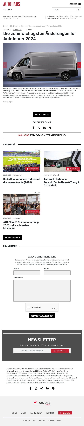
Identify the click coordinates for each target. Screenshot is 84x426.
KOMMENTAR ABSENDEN (42, 316)
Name (46, 268)
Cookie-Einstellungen (54, 420)
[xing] (41, 388)
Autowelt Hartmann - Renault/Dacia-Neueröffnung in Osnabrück (62, 182)
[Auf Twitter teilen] (39, 127)
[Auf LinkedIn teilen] (44, 127)
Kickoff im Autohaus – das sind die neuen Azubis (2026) (21, 181)
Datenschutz (42, 420)
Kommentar (17, 277)
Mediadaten (36, 413)
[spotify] (53, 388)
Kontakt (50, 413)
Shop (14, 413)
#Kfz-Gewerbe (17, 218)
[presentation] (5, 65)
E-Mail (15, 268)
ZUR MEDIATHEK (12, 237)
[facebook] (30, 388)
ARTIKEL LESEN (42, 114)
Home (5, 26)
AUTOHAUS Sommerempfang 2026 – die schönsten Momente (21, 225)
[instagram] (36, 388)
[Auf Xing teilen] (50, 127)
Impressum (26, 420)
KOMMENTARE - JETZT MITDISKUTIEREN (42, 135)
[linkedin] (47, 388)
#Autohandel (17, 30)
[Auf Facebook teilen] (33, 128)
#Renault (56, 175)
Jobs (23, 413)
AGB (34, 420)
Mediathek (14, 26)
